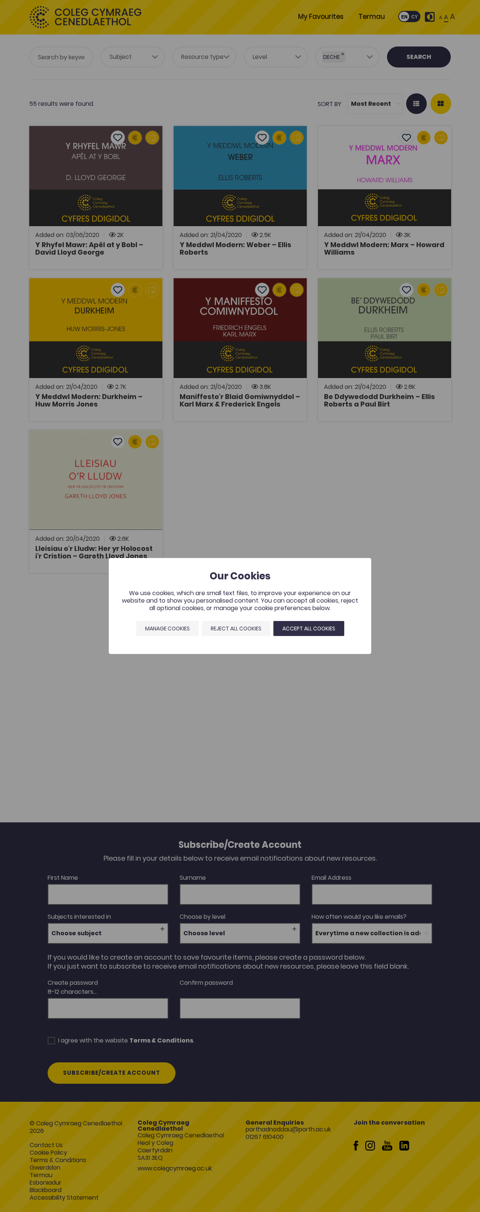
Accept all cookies (308, 628)
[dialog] (240, 606)
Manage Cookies (167, 628)
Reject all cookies (236, 628)
